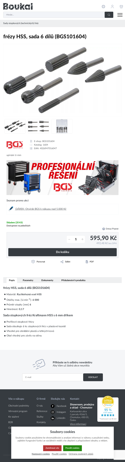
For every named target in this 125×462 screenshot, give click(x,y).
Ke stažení (13, 417)
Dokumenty (47, 280)
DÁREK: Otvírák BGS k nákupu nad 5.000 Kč (40, 209)
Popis (12, 280)
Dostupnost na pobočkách (18, 226)
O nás (40, 406)
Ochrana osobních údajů (81, 454)
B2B (10, 422)
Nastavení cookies (41, 454)
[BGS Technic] (15, 144)
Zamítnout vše (52, 448)
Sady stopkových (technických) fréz (20, 23)
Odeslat (93, 377)
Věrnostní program (17, 411)
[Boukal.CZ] (18, 6)
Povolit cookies (72, 448)
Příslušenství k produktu (73, 280)
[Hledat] (109, 15)
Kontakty (41, 422)
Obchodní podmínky (18, 406)
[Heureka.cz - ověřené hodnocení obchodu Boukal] (107, 421)
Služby (40, 417)
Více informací (78, 424)
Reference (42, 411)
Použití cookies (59, 454)
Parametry (28, 280)
